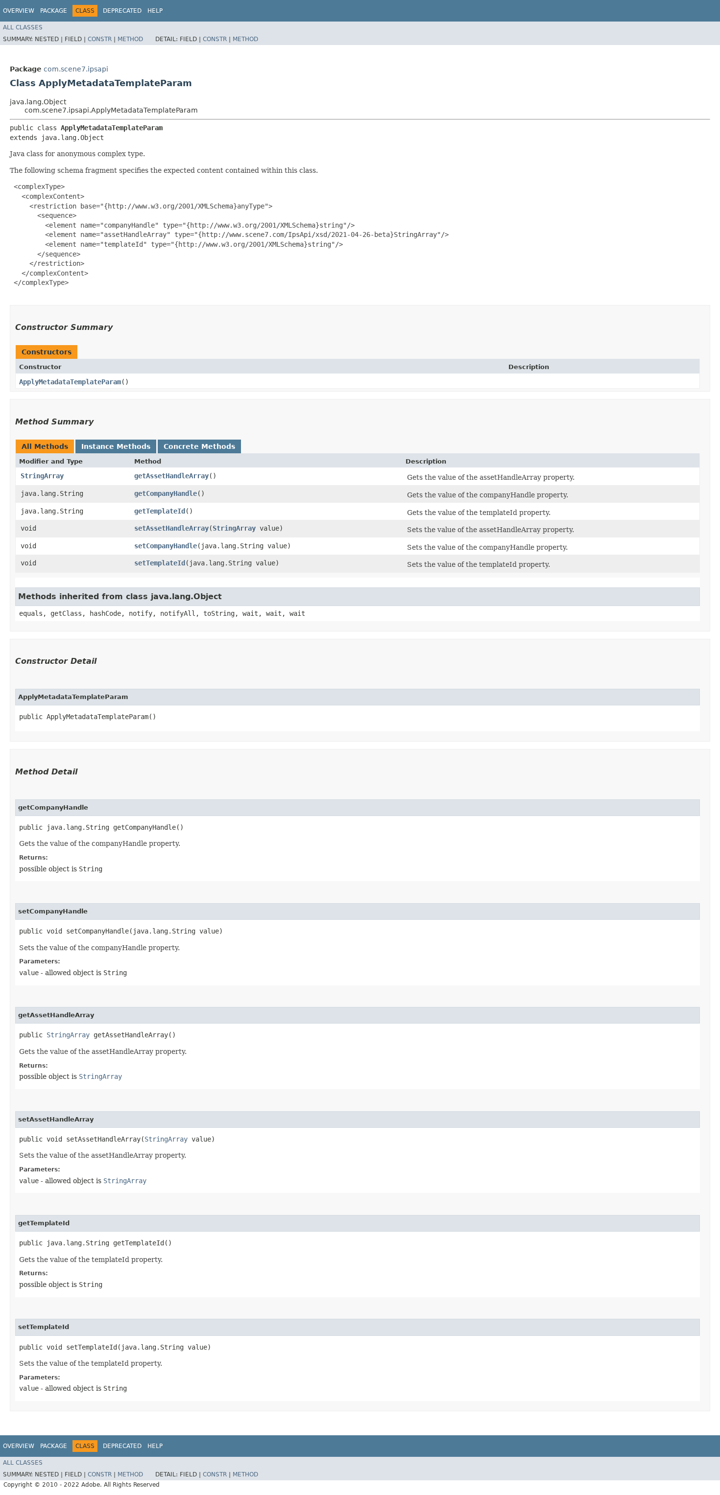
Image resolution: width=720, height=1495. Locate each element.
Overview (18, 10)
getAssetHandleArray (171, 476)
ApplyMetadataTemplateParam (70, 382)
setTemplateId (159, 563)
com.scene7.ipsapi (76, 69)
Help (155, 10)
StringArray (42, 476)
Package (53, 10)
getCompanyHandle (165, 493)
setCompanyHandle (165, 546)
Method (130, 39)
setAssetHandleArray (171, 528)
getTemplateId (159, 511)
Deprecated (122, 10)
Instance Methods (115, 446)
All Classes (23, 27)
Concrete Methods (199, 446)
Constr (100, 39)
